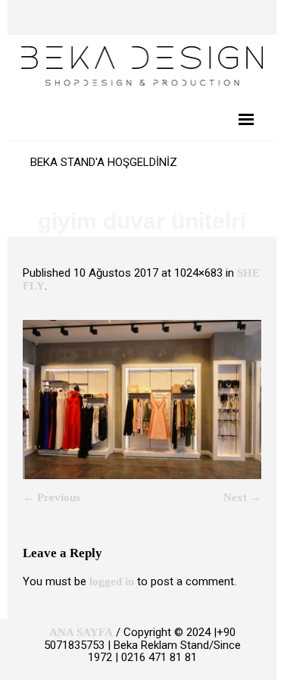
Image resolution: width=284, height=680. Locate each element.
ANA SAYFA (81, 632)
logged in (111, 581)
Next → (242, 497)
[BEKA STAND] (142, 64)
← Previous (51, 497)
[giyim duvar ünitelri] (142, 399)
